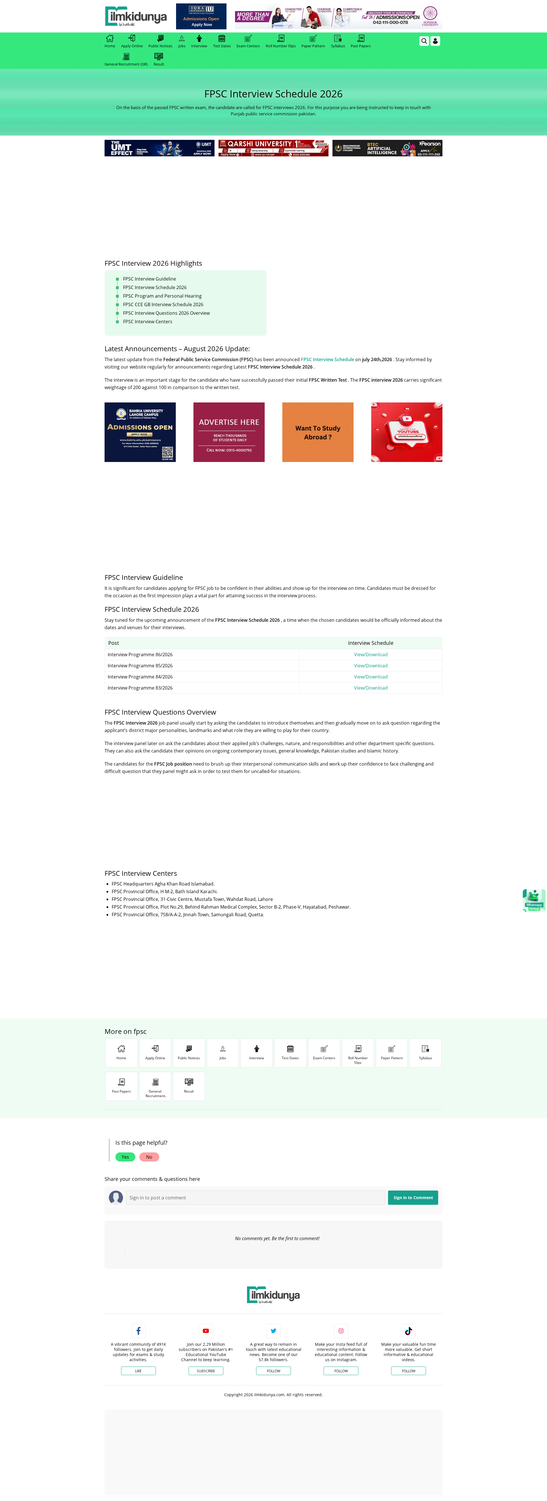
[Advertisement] (273, 200)
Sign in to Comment (413, 1197)
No (149, 1157)
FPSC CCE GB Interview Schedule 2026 (163, 304)
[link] (201, 16)
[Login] (435, 41)
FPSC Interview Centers (147, 321)
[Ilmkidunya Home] (136, 16)
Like (138, 1371)
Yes (125, 1157)
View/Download (371, 654)
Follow (273, 1371)
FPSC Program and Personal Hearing (162, 296)
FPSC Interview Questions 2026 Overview (166, 313)
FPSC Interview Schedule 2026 (155, 287)
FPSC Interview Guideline (149, 279)
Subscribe (206, 1371)
